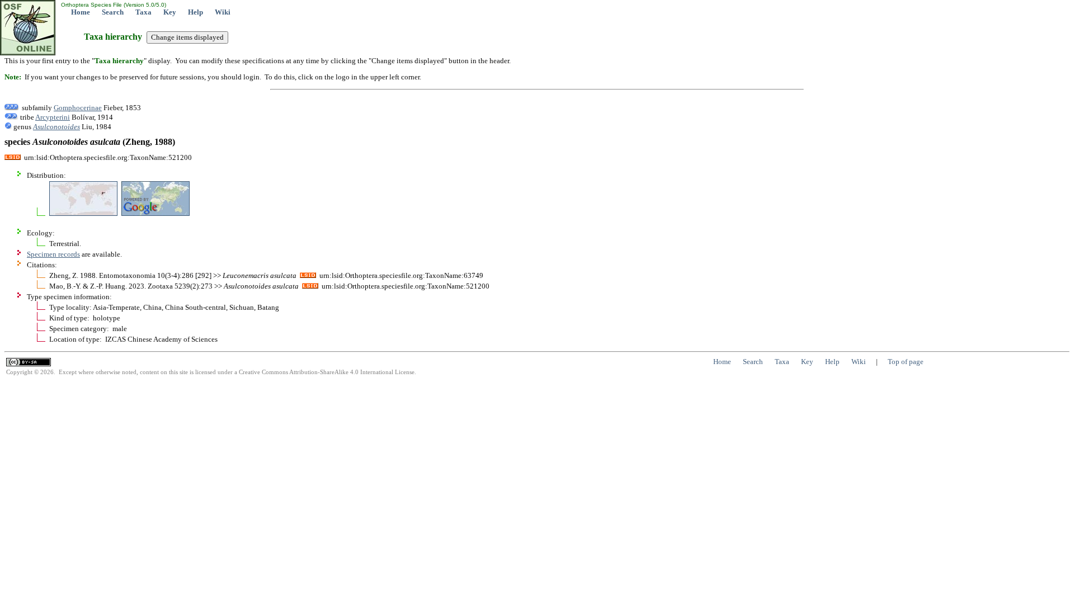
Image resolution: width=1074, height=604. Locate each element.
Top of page (906, 361)
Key (169, 12)
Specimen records (53, 254)
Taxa (143, 12)
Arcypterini (52, 117)
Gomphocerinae (78, 107)
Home (80, 12)
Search (113, 12)
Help (195, 12)
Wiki (222, 12)
